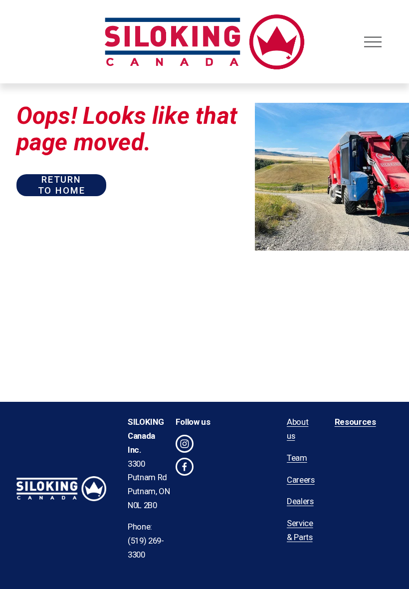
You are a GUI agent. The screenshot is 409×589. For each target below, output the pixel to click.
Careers (301, 480)
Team (297, 458)
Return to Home (61, 185)
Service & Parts (300, 530)
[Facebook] (185, 467)
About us (297, 429)
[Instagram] (185, 444)
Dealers (300, 501)
